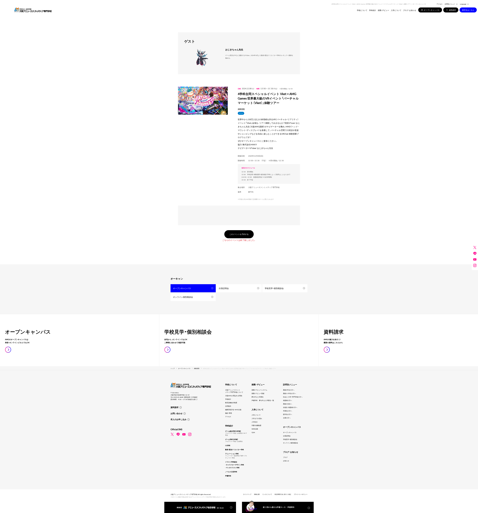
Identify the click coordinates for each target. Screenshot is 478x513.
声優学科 (228, 476)
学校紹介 (228, 399)
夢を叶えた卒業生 (258, 397)
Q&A (253, 432)
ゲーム (241, 113)
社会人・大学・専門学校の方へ (292, 397)
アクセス (440, 4)
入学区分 (255, 422)
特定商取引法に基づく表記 (283, 494)
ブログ (285, 457)
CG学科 (227, 445)
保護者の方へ (287, 400)
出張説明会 (224, 288)
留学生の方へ (287, 414)
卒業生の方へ (287, 411)
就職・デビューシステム (259, 390)
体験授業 (241, 109)
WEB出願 (255, 429)
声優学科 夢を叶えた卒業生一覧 (263, 400)
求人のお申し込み (178, 419)
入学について (256, 415)
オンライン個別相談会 (183, 296)
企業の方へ (287, 418)
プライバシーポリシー (300, 494)
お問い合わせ (176, 413)
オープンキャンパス (182, 288)
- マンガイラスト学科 (232, 467)
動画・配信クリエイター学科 (234, 449)
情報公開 (257, 494)
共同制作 (228, 406)
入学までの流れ (257, 418)
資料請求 (175, 407)
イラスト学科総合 (231, 462)
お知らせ (286, 461)
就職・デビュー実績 (258, 393)
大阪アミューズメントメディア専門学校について (234, 391)
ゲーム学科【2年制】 (231, 439)
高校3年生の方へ (288, 390)
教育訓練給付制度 (231, 402)
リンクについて (267, 494)
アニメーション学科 (232, 454)
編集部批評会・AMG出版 (233, 409)
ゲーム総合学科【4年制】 (233, 431)
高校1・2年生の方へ (289, 393)
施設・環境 (228, 413)
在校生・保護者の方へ (290, 407)
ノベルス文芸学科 (231, 472)
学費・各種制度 (256, 425)
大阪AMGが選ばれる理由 (233, 395)
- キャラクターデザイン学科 (234, 465)
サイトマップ (247, 494)
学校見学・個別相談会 (274, 288)
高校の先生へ (287, 404)
